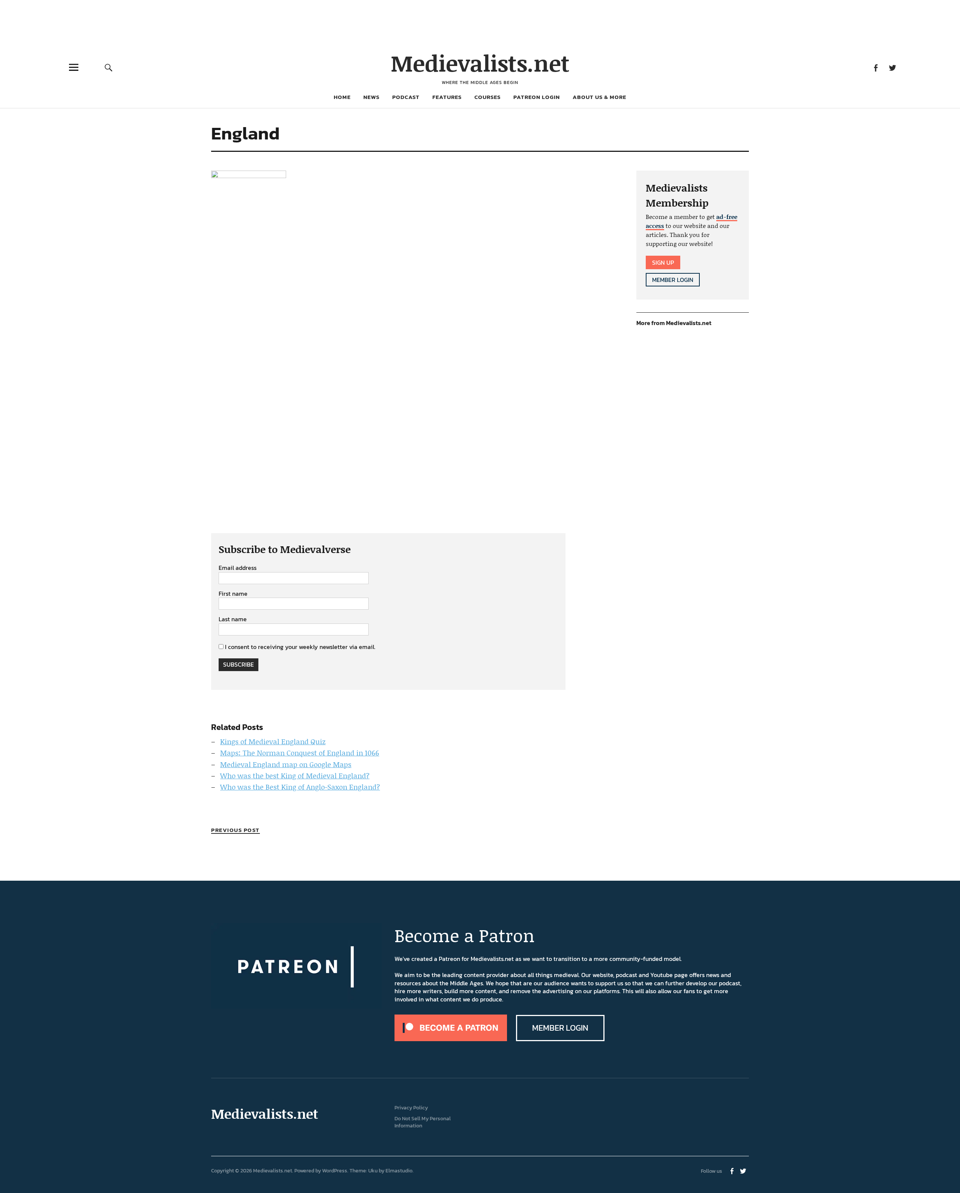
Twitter (892, 67)
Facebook (875, 67)
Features (447, 97)
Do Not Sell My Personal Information (422, 1122)
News (371, 97)
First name (233, 594)
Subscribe (238, 664)
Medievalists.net (480, 62)
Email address (237, 568)
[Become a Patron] (450, 1038)
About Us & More (599, 97)
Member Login (672, 279)
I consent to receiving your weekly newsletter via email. (300, 646)
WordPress (334, 1171)
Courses (487, 97)
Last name (233, 619)
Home (342, 97)
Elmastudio (399, 1171)
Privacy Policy (411, 1108)
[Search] (108, 67)
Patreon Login (536, 97)
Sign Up (663, 262)
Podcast (406, 97)
